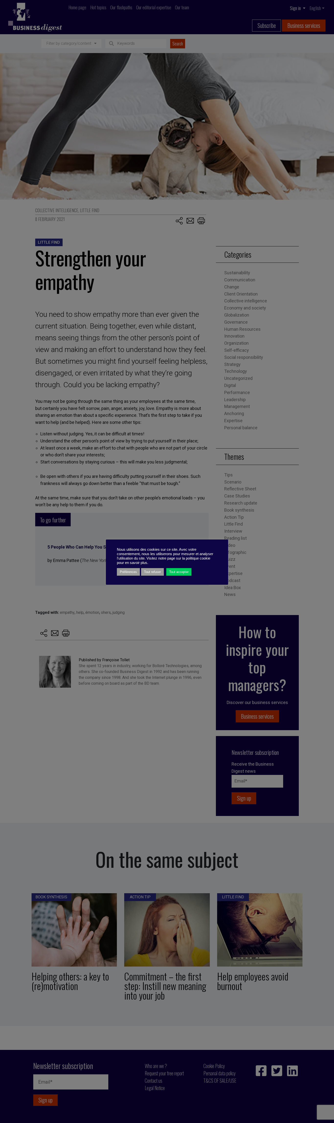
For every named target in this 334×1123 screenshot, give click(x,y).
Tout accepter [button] (179, 572)
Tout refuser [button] (152, 572)
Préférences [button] (128, 572)
